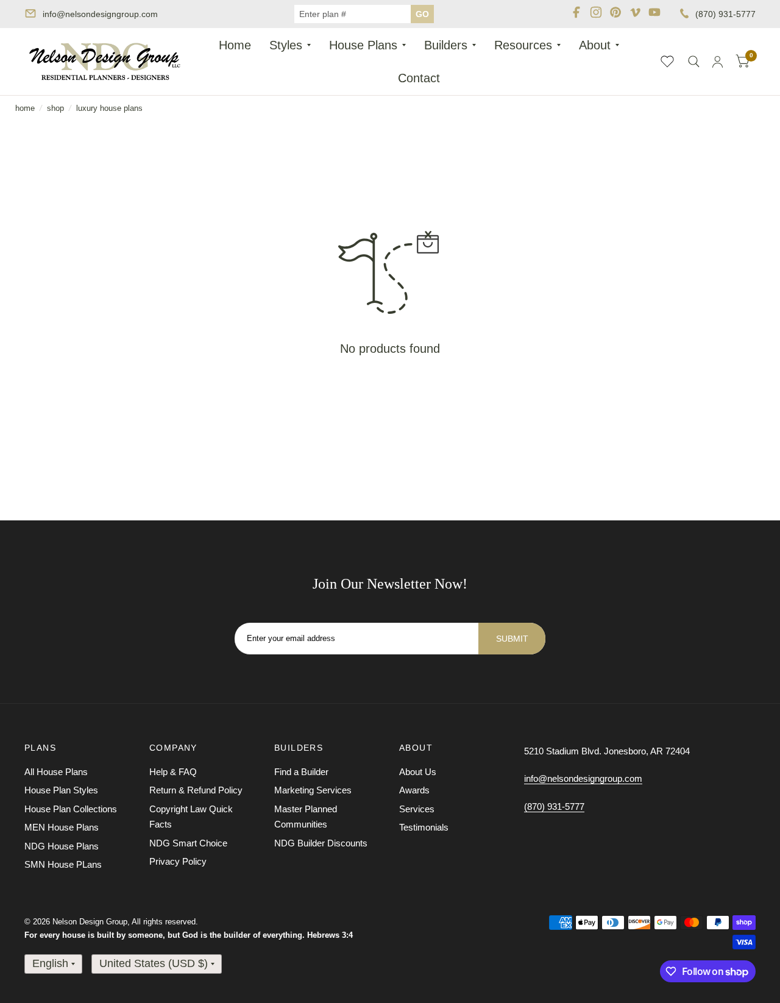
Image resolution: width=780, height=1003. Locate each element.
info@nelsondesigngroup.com (100, 14)
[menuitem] (235, 45)
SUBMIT (512, 638)
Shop (55, 108)
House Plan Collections (70, 809)
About (595, 45)
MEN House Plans (61, 827)
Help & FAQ (173, 772)
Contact (419, 78)
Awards (414, 790)
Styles (285, 45)
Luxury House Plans (109, 108)
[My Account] (717, 61)
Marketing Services (313, 790)
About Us (417, 772)
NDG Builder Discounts (320, 843)
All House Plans (56, 772)
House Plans (363, 45)
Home (235, 45)
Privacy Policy (178, 861)
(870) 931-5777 (725, 14)
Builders (445, 45)
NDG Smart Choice (188, 843)
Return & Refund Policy (196, 790)
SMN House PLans (63, 864)
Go (422, 14)
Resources (523, 45)
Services (416, 809)
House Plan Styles (61, 790)
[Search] (694, 61)
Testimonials (423, 827)
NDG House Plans (61, 846)
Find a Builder (301, 772)
